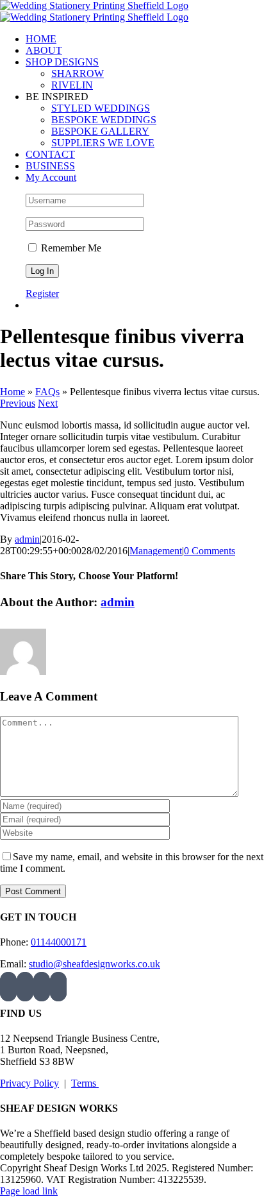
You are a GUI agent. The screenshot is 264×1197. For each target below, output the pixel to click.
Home (12, 391)
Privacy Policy (29, 1083)
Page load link (29, 1190)
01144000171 (59, 942)
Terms (85, 1083)
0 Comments (209, 550)
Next (48, 403)
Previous (17, 403)
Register (42, 293)
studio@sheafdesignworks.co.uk (94, 963)
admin (27, 539)
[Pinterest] (41, 986)
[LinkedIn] (58, 986)
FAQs (47, 391)
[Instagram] (8, 986)
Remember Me (69, 247)
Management (155, 550)
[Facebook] (25, 986)
